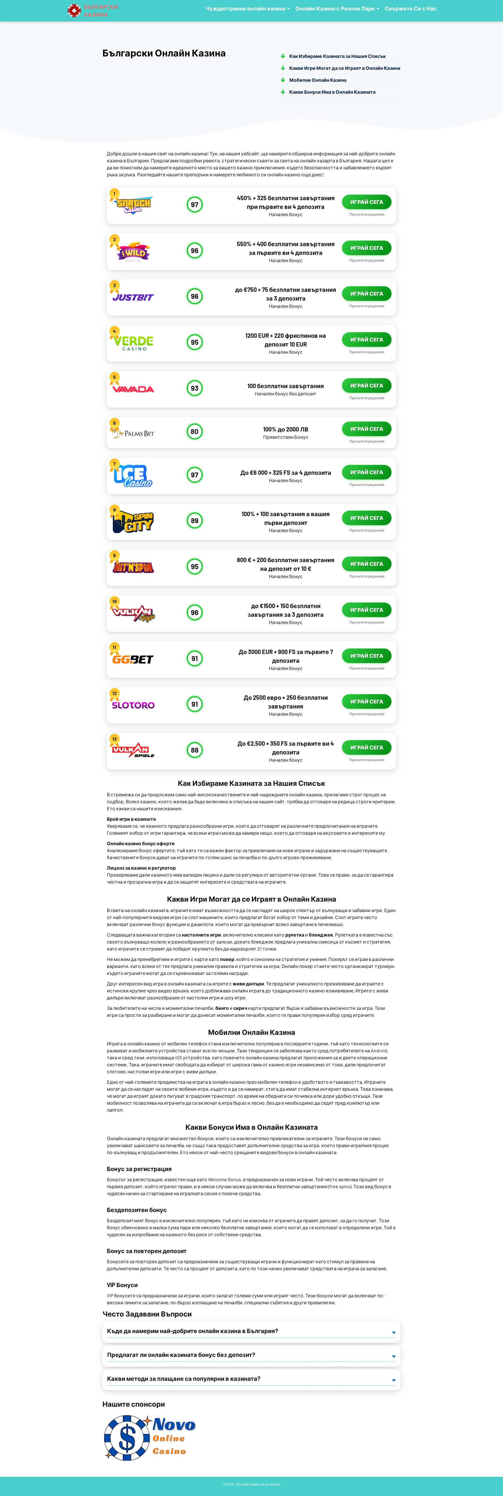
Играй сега (366, 202)
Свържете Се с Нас (411, 9)
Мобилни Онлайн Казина (317, 80)
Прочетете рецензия (367, 214)
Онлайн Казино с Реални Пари (335, 9)
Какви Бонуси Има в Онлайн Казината (332, 92)
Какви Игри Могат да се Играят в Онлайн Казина (344, 68)
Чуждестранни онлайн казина (245, 9)
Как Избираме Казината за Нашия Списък (337, 56)
